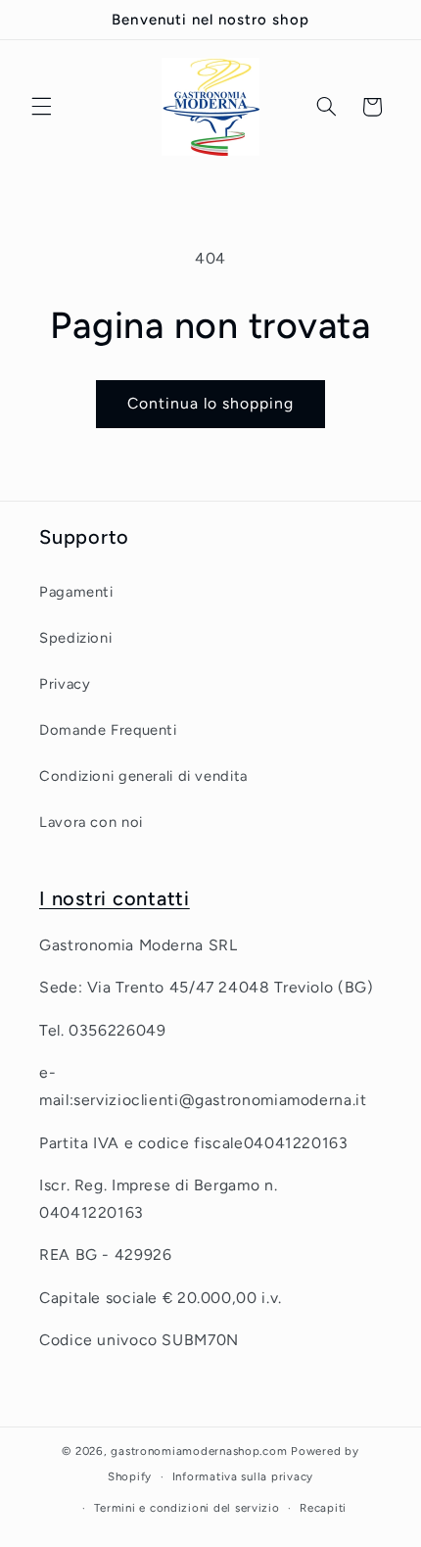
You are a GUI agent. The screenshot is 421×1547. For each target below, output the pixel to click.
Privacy (64, 684)
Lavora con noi (91, 822)
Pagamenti (76, 592)
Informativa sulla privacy (242, 1476)
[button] (41, 106)
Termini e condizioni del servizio (186, 1508)
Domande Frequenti (108, 730)
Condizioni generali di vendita (143, 776)
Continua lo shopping (211, 403)
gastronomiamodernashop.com (199, 1451)
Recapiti (323, 1508)
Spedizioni (75, 638)
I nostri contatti (114, 898)
